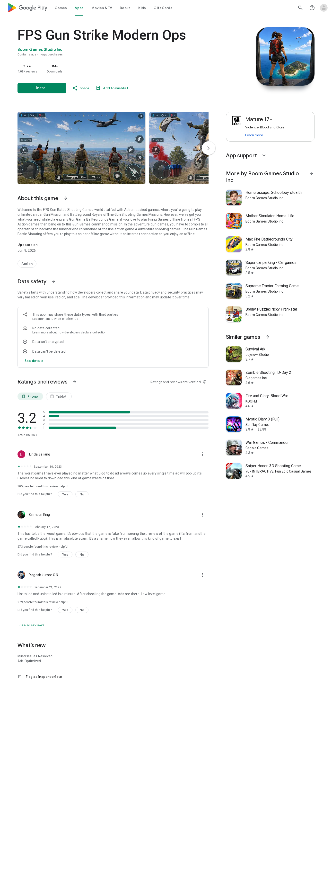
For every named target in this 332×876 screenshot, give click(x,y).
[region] (114, 68)
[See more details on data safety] (34, 360)
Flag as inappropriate (39, 676)
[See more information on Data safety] (53, 281)
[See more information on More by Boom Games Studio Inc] (311, 173)
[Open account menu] (324, 8)
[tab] (61, 8)
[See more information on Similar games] (267, 337)
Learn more (40, 332)
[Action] (26, 263)
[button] (81, 148)
